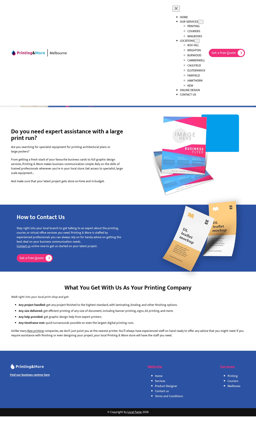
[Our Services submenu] (200, 22)
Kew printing (35, 331)
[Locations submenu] (197, 41)
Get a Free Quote (224, 53)
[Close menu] (176, 9)
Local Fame (134, 412)
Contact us (24, 246)
